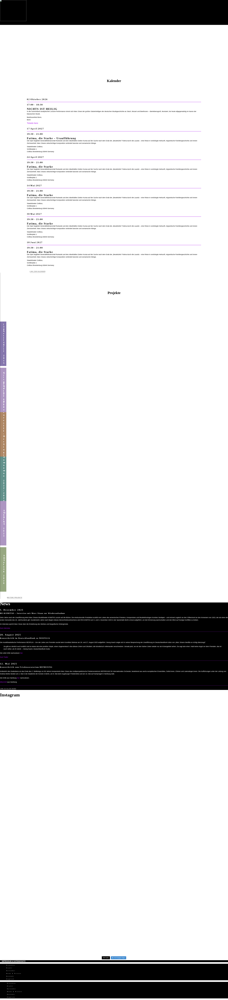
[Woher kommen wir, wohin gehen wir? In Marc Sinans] (159, 892)
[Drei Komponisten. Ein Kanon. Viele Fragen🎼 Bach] (114, 714)
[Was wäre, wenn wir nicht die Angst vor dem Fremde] (22, 793)
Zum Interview (5, 628)
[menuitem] (116, 979)
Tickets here (32, 123)
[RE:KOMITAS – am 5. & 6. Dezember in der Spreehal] (22, 751)
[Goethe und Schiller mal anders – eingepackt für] (205, 887)
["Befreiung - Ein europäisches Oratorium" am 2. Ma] (68, 797)
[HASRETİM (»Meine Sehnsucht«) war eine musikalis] (114, 907)
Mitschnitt (3, 682)
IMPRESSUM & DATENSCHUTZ (13, 961)
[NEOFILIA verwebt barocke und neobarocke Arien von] (114, 756)
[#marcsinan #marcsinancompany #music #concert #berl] (159, 713)
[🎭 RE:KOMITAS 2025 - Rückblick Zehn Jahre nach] (68, 713)
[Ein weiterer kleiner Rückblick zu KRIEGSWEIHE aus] (68, 893)
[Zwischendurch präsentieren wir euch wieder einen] (159, 814)
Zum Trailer (4, 657)
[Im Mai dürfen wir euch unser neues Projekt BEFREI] (22, 890)
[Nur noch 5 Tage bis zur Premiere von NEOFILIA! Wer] (68, 751)
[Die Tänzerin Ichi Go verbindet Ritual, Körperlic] (159, 751)
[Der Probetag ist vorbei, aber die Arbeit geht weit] (22, 713)
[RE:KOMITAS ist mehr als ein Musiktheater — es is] (205, 719)
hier (21, 653)
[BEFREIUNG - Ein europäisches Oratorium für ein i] (205, 817)
